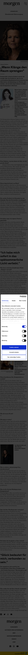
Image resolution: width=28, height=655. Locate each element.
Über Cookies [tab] (22, 300)
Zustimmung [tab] (5, 300)
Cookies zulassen (14, 347)
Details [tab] (14, 300)
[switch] (24, 331)
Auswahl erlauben (14, 352)
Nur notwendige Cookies (14, 357)
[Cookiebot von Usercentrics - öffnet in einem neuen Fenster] (20, 297)
